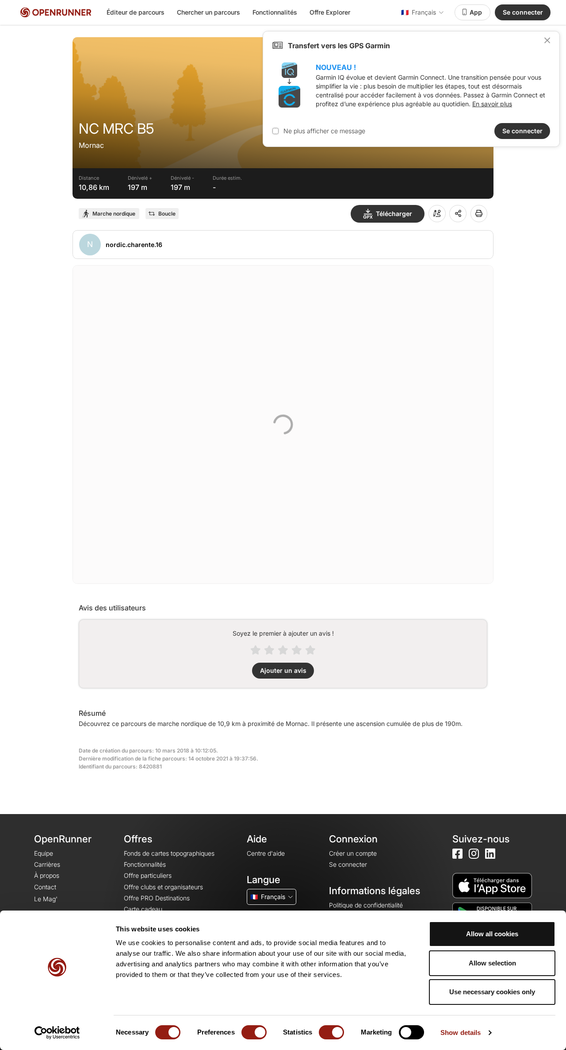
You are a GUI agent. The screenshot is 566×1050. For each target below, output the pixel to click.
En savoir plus (492, 104)
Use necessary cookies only (492, 992)
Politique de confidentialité (366, 905)
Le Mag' (45, 899)
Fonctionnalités (274, 12)
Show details (460, 1032)
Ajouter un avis (283, 670)
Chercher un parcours (208, 12)
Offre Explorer (330, 12)
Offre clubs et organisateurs (163, 887)
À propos (46, 875)
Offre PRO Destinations (157, 898)
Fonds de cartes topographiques (169, 853)
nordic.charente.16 (134, 244)
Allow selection (492, 963)
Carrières (47, 864)
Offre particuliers (148, 875)
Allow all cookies (492, 934)
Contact (45, 887)
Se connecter (523, 12)
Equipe (43, 853)
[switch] (254, 1032)
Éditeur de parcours (135, 12)
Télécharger (394, 213)
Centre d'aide (266, 853)
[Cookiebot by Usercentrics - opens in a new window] (57, 1032)
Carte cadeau (143, 909)
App (476, 12)
